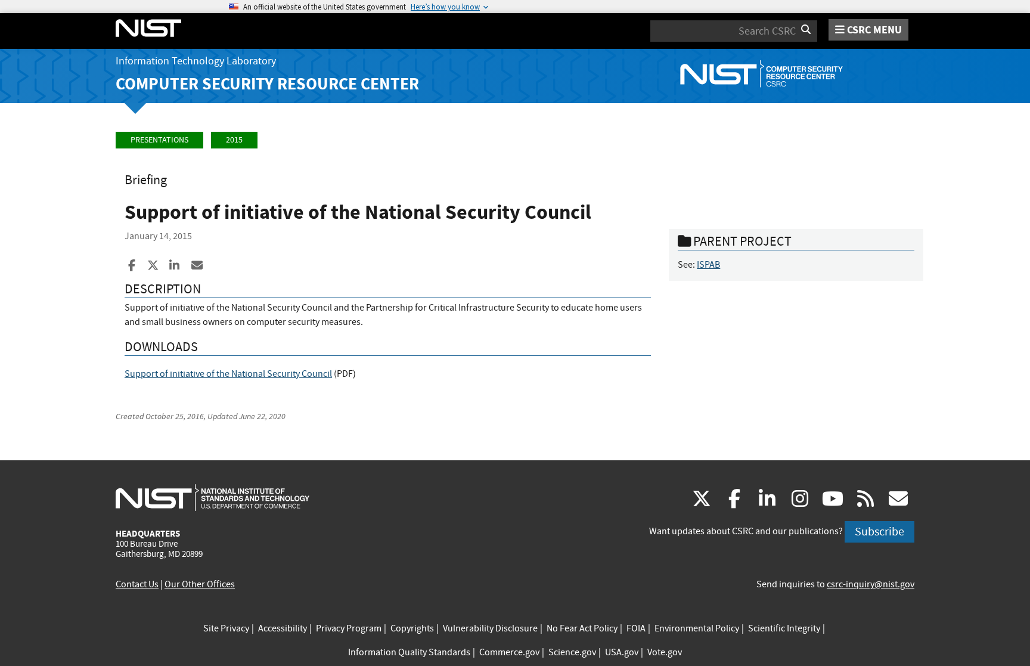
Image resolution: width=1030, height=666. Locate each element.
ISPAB (708, 265)
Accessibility (282, 628)
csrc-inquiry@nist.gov (870, 584)
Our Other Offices (200, 584)
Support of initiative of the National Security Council (228, 374)
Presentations (159, 139)
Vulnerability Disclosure (490, 628)
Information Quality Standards (409, 652)
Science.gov (572, 652)
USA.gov (621, 652)
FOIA (636, 628)
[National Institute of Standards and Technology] (212, 497)
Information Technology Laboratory (196, 61)
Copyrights (412, 628)
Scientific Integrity (784, 628)
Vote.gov (664, 652)
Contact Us (137, 584)
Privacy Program (348, 628)
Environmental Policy (696, 628)
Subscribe (879, 531)
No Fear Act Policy (582, 628)
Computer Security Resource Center (267, 84)
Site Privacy (226, 628)
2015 (234, 139)
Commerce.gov (509, 652)
